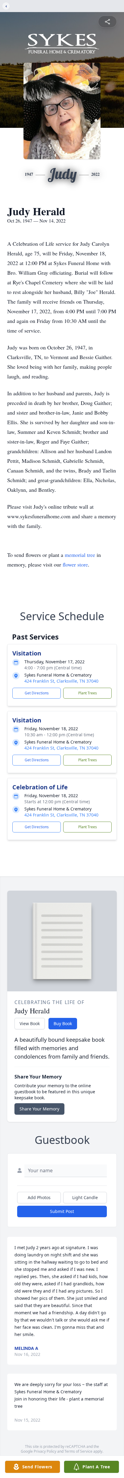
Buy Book (63, 1023)
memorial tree (80, 554)
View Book (30, 1023)
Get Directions (37, 693)
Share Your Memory (39, 1109)
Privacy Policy (45, 1451)
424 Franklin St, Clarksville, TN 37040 (61, 681)
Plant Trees (87, 693)
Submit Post (62, 1211)
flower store (75, 564)
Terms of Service (78, 1451)
